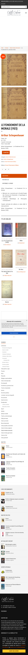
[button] (14, 321)
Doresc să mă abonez (14, 333)
